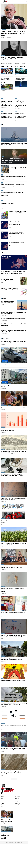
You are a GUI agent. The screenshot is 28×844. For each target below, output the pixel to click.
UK (2, 141)
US (3, 96)
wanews (3, 37)
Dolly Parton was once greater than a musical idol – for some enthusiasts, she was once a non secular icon (13, 342)
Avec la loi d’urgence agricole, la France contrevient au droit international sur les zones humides (13, 544)
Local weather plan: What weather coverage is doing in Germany (7, 302)
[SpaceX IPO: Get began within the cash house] (21, 84)
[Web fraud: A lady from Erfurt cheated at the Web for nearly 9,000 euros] (21, 71)
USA (2, 98)
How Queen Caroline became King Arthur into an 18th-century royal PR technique (13, 159)
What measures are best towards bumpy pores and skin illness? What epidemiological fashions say (10, 279)
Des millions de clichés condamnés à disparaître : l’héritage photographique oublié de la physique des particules (12, 475)
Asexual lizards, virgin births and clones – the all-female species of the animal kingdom (13, 202)
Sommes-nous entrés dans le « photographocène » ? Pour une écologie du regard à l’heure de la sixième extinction (13, 772)
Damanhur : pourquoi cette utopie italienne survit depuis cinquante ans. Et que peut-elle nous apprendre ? (14, 658)
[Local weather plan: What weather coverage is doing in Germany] (22, 305)
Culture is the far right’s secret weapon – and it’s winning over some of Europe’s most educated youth (14, 703)
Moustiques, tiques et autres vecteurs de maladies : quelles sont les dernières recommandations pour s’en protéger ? (13, 590)
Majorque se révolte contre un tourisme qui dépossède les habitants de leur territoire (13, 498)
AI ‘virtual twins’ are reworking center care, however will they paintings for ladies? (13, 272)
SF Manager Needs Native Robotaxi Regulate (11, 364)
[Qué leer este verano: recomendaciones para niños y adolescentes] (14, 671)
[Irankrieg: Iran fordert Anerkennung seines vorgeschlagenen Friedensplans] (14, 48)
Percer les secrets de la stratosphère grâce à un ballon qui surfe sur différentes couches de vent (13, 726)
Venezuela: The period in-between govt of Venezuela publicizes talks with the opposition (13, 324)
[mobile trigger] (2, 1)
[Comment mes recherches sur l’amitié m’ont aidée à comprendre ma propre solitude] (14, 739)
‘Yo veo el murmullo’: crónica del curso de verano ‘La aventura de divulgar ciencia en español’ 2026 (13, 566)
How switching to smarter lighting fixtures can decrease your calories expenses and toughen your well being (17, 234)
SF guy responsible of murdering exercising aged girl (13, 407)
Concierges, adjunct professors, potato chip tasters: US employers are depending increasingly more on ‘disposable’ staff (7, 102)
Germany (3, 29)
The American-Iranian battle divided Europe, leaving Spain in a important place (16, 244)
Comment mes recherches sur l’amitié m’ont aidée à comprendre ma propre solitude (13, 749)
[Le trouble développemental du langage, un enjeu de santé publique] (14, 603)
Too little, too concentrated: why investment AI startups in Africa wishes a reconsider (13, 429)
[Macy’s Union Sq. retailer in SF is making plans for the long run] (14, 376)
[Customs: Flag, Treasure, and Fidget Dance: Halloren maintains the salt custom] (7, 71)
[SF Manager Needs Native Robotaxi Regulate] (14, 355)
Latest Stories (5, 338)
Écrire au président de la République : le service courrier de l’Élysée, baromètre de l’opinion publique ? (13, 636)
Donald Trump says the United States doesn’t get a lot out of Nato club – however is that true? (14, 144)
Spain (3, 208)
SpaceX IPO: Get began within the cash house (20, 79)
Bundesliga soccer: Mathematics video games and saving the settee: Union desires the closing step (13, 312)
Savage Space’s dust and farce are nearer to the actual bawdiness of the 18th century (13, 185)
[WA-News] (5, 1)
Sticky (9, 383)
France (3, 449)
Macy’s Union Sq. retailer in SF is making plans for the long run (6, 836)
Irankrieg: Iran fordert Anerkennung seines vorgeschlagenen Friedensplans (12, 58)
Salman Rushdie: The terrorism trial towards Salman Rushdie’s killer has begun (13, 33)
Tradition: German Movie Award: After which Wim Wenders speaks (13, 318)
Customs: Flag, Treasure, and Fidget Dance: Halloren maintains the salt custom (7, 65)
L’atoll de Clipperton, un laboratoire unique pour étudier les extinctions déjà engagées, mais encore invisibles (13, 452)
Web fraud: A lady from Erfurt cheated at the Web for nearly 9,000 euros (20, 65)
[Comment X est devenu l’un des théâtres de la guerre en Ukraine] (14, 511)
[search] (22, 1)
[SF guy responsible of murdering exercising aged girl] (14, 398)
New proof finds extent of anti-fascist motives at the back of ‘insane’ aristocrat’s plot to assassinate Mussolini (13, 177)
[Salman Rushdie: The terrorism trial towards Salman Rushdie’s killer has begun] (14, 16)
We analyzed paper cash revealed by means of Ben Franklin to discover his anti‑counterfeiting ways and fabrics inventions (6, 116)
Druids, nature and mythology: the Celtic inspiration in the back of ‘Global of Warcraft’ (17, 213)
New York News (4, 383)
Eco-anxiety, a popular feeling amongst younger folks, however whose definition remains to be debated (10, 290)
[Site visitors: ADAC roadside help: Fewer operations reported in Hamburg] (7, 87)
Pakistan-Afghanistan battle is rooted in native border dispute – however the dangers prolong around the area (20, 116)
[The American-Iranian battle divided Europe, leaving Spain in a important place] (4, 246)
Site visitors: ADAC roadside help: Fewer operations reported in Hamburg (6, 80)
